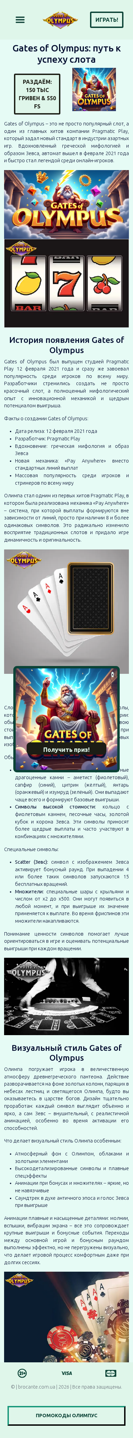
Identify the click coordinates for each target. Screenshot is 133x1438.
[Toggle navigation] (20, 20)
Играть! (106, 20)
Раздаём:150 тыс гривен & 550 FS (37, 94)
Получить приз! (66, 749)
